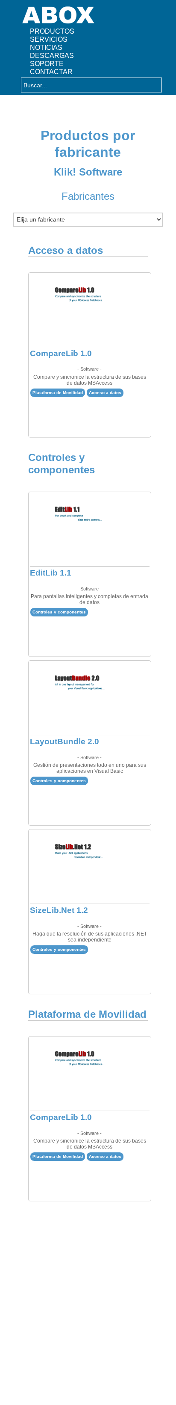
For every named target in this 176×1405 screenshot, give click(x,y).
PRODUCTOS (52, 31)
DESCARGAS (52, 55)
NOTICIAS (46, 47)
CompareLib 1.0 (61, 353)
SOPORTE (47, 63)
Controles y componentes (59, 612)
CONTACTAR (51, 71)
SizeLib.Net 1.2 (59, 910)
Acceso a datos (105, 392)
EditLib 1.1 (50, 572)
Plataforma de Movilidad (57, 392)
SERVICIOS (48, 39)
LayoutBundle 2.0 (64, 741)
